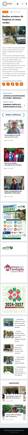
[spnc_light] (26, 4)
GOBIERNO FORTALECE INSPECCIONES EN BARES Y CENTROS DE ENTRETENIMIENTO (13, 106)
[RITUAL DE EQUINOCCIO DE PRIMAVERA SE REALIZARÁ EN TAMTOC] (14, 183)
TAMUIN (5, 12)
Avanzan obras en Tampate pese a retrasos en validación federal (19, 360)
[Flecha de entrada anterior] (24, 96)
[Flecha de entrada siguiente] (24, 105)
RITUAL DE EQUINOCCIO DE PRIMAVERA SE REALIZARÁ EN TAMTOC (13, 192)
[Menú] (17, 4)
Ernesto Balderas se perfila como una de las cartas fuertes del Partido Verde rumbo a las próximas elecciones (12, 136)
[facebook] (3, 84)
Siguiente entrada (8, 102)
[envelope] (12, 84)
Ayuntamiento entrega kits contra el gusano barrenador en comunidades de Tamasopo (20, 323)
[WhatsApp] (17, 84)
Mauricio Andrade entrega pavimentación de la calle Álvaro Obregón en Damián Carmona (20, 336)
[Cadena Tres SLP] (7, 4)
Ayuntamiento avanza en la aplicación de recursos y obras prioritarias (19, 349)
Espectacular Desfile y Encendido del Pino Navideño (13, 164)
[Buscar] (22, 3)
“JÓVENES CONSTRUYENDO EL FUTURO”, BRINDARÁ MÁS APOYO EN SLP (14, 97)
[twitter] (8, 84)
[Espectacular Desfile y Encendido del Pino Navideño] (14, 155)
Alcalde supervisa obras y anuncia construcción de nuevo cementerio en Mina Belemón (20, 371)
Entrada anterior (7, 93)
